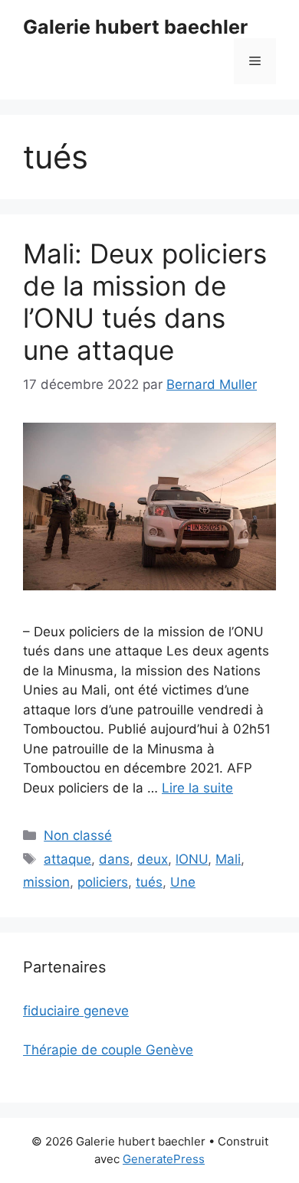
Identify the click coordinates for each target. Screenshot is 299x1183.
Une (183, 882)
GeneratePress (164, 1159)
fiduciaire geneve (76, 1010)
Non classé (78, 835)
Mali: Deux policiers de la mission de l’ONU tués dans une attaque (145, 301)
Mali (228, 859)
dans (114, 859)
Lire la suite (197, 788)
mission (46, 882)
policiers (102, 882)
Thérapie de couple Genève (108, 1049)
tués (149, 882)
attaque (67, 859)
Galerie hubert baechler (135, 26)
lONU (192, 859)
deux (152, 859)
